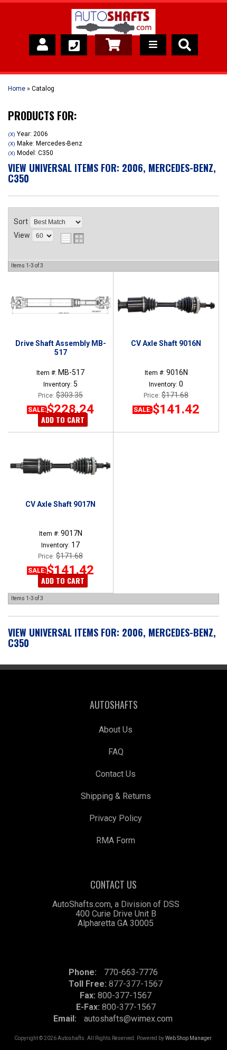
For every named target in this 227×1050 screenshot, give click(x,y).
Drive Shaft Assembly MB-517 (60, 347)
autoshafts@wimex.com (128, 1019)
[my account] (42, 44)
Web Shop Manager (188, 1038)
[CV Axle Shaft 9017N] (60, 466)
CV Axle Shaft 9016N (166, 343)
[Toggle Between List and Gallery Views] (72, 238)
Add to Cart (62, 419)
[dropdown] (153, 44)
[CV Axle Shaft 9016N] (166, 305)
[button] (185, 44)
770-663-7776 (131, 972)
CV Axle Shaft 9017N (60, 504)
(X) (11, 134)
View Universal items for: (112, 173)
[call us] (74, 44)
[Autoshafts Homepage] (113, 23)
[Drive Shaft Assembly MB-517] (60, 305)
